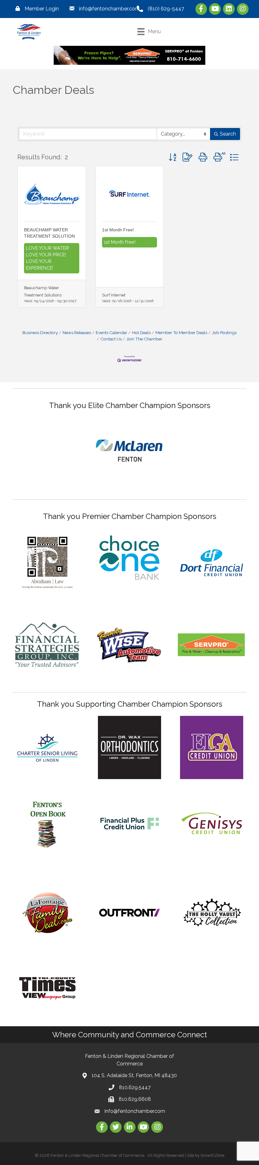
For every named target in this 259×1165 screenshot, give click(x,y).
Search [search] (228, 134)
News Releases (77, 332)
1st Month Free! (118, 229)
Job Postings (224, 332)
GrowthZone (212, 1155)
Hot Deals (141, 332)
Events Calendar (111, 332)
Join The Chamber (144, 338)
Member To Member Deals (181, 332)
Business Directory (40, 332)
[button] (172, 157)
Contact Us (111, 338)
